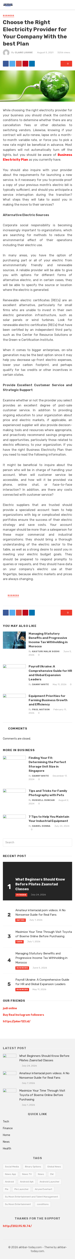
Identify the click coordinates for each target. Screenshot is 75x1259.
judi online (10, 1008)
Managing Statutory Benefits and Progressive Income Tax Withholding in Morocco (48, 640)
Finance (8, 1128)
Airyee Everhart (43, 1189)
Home (6, 1135)
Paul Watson (41, 709)
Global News (54, 1166)
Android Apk (26, 1181)
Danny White (40, 684)
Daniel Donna (41, 826)
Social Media (12, 1166)
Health (7, 1148)
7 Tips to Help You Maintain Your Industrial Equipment (49, 819)
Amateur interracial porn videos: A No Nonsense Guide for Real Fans (40, 912)
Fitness (21, 895)
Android (9, 1181)
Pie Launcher (21, 1189)
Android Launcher (49, 1181)
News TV (27, 1174)
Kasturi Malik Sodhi (45, 651)
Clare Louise (24, 52)
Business (8, 16)
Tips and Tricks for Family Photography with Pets (48, 793)
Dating (21, 920)
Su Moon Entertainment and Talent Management (31, 1196)
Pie (6, 1189)
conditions (43, 1204)
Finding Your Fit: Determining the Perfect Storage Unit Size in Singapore (47, 764)
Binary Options (33, 1166)
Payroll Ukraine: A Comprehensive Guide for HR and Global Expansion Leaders (50, 673)
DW (52, 1174)
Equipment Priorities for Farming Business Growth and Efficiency (48, 700)
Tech (6, 1121)
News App (10, 1174)
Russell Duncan (43, 800)
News (6, 1141)
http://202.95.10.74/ (17, 1226)
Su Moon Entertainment (18, 1204)
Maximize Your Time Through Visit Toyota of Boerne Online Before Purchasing (43, 934)
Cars (19, 942)
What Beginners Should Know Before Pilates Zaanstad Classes (40, 884)
